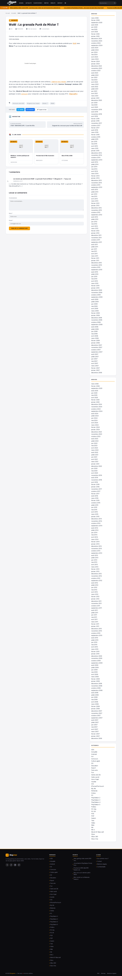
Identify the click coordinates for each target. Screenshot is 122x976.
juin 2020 (94, 103)
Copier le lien (42, 109)
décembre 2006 (96, 372)
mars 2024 (95, 59)
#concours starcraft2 (18, 103)
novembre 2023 (96, 68)
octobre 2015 (95, 137)
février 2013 (95, 203)
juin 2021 (94, 91)
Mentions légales (102, 864)
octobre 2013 (95, 185)
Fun (92, 772)
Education (94, 766)
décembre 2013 (96, 180)
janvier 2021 (95, 98)
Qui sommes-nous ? (103, 858)
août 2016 (94, 130)
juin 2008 (94, 331)
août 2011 (94, 244)
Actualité (29, 3)
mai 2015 (94, 144)
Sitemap (103, 973)
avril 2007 (94, 363)
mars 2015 (94, 148)
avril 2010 (94, 281)
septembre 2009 (96, 297)
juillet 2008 (95, 329)
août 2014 (94, 162)
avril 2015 (94, 146)
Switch (46, 3)
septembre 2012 (96, 215)
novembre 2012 (96, 210)
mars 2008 (95, 338)
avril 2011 (94, 254)
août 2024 (94, 48)
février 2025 (95, 34)
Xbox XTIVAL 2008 (67, 156)
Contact (60, 3)
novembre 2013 (96, 183)
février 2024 (95, 61)
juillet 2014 (94, 164)
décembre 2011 (96, 235)
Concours (94, 759)
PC (92, 795)
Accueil (21, 3)
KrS (11, 29)
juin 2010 (94, 276)
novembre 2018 (96, 114)
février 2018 (95, 119)
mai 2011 (94, 251)
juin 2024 (94, 52)
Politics (93, 807)
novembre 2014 (96, 155)
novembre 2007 (96, 347)
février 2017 (95, 128)
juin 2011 (94, 249)
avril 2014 (94, 171)
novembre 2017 (96, 123)
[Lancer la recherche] (114, 3)
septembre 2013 (96, 187)
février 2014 (95, 176)
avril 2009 (94, 308)
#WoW (52, 103)
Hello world (95, 777)
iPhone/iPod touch (97, 786)
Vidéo (93, 823)
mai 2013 (94, 196)
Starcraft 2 (73, 94)
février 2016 (95, 135)
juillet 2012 (94, 219)
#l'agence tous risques (33, 103)
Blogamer (12, 973)
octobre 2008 (96, 322)
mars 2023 (94, 84)
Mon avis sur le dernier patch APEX (82, 873)
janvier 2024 (95, 64)
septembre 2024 (96, 45)
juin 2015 (94, 141)
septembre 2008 (96, 324)
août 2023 (94, 73)
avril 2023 (94, 82)
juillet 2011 (94, 247)
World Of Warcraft (97, 832)
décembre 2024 (96, 38)
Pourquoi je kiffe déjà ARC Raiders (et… (81, 869)
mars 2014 (94, 173)
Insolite (53, 3)
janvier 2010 (95, 288)
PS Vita (93, 809)
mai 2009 (94, 306)
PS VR (93, 811)
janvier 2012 (95, 233)
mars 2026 (95, 18)
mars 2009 (95, 311)
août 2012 (94, 217)
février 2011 (95, 258)
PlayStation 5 (38, 3)
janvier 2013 (95, 205)
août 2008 (94, 327)
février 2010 (95, 286)
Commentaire (13, 198)
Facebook (31, 109)
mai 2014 (94, 169)
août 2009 (94, 299)
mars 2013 (94, 201)
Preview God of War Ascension (45, 156)
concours (24, 94)
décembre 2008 (96, 318)
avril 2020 (94, 107)
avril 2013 (94, 199)
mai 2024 (94, 54)
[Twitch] (19, 864)
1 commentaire (45, 29)
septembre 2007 (96, 352)
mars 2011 (94, 256)
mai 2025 (94, 29)
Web (92, 825)
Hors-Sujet (95, 779)
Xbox (93, 834)
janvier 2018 (95, 121)
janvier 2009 (95, 315)
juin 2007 (94, 359)
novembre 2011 (96, 238)
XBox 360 (94, 836)
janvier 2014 (95, 178)
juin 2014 (94, 167)
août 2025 (94, 25)
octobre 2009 (96, 295)
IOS (92, 784)
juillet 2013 (94, 192)
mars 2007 (95, 366)
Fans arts (94, 770)
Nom (11, 213)
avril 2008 (94, 336)
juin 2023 (94, 77)
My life (93, 788)
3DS (92, 750)
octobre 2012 (95, 212)
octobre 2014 (95, 157)
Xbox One (94, 839)
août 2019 (94, 112)
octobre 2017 (95, 125)
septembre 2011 (96, 242)
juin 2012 (94, 222)
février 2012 (95, 231)
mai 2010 (94, 279)
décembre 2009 (96, 290)
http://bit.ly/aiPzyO (14, 186)
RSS (98, 973)
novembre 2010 (96, 265)
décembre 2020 (96, 100)
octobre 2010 (95, 267)
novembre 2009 (96, 292)
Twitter (21, 109)
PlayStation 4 (95, 802)
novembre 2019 (96, 109)
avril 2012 (94, 226)
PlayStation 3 (95, 800)
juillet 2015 (94, 139)
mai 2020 (94, 105)
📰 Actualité (13, 20)
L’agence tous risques (58, 82)
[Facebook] (11, 864)
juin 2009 (94, 304)
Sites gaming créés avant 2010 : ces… (83, 859)
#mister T (45, 103)
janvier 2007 (95, 370)
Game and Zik (96, 775)
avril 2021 (94, 93)
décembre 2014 (96, 153)
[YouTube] (15, 864)
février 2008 (95, 340)
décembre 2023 (96, 66)
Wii (92, 827)
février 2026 (95, 20)
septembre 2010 (96, 270)
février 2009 (95, 313)
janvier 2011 (95, 260)
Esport (93, 768)
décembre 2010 (96, 263)
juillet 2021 (94, 89)
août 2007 (94, 354)
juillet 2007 (95, 356)
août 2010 (94, 272)
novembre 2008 (96, 320)
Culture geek (95, 761)
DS (92, 763)
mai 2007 (94, 361)
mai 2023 (94, 80)
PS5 (92, 814)
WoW (74, 43)
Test (92, 820)
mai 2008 (94, 334)
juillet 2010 (94, 274)
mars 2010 (94, 283)
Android (94, 754)
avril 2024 (94, 57)
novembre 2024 (96, 41)
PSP (92, 816)
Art (92, 756)
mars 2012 (94, 228)
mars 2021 (94, 96)
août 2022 (94, 87)
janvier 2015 (95, 151)
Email (11, 220)
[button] (65, 3)
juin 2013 (94, 194)
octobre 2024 (96, 43)
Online (93, 793)
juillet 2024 (95, 50)
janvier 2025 (95, 36)
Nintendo (94, 791)
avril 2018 (94, 116)
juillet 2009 (95, 302)
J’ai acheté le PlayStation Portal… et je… (83, 864)
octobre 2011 (95, 240)
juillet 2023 (94, 75)
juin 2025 (94, 27)
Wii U (93, 830)
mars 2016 (94, 132)
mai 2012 (94, 224)
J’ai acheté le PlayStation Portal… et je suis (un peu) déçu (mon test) (61, 7)
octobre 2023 (95, 70)
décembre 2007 (96, 345)
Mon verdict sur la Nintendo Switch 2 (82, 878)
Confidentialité (101, 866)
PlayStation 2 (95, 798)
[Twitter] (7, 864)
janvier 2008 (95, 343)
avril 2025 (94, 32)
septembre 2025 (96, 22)
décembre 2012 (96, 208)
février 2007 (95, 368)
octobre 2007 (96, 350)
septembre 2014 (96, 160)
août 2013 (94, 189)
